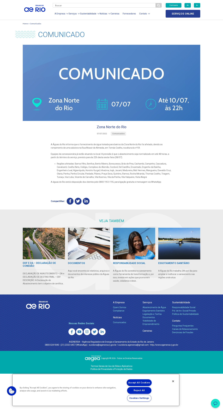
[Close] (173, 381)
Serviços (147, 302)
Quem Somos (119, 307)
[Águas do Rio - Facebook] (71, 331)
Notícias (117, 317)
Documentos (149, 317)
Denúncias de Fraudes (182, 332)
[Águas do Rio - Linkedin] (102, 331)
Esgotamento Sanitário (154, 311)
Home (25, 23)
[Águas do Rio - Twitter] (94, 331)
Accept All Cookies (139, 382)
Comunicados (35, 23)
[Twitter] (78, 201)
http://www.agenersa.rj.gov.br (164, 345)
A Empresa (119, 302)
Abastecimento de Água (154, 307)
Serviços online (183, 13)
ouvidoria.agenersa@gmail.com (133, 345)
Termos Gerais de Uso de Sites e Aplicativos (111, 366)
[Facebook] (70, 201)
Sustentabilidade (181, 302)
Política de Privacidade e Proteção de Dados (111, 369)
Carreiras (115, 13)
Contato (176, 320)
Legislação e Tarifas (152, 314)
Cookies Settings (139, 398)
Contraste (173, 5)
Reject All (139, 390)
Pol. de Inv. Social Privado (184, 311)
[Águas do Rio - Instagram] (87, 331)
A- (197, 5)
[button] (12, 391)
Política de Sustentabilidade (185, 314)
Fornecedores (129, 13)
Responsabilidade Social (183, 307)
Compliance (118, 311)
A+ (188, 5)
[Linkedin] (86, 201)
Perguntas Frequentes (183, 326)
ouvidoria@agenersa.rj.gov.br (103, 345)
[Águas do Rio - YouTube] (79, 331)
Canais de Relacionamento (185, 329)
